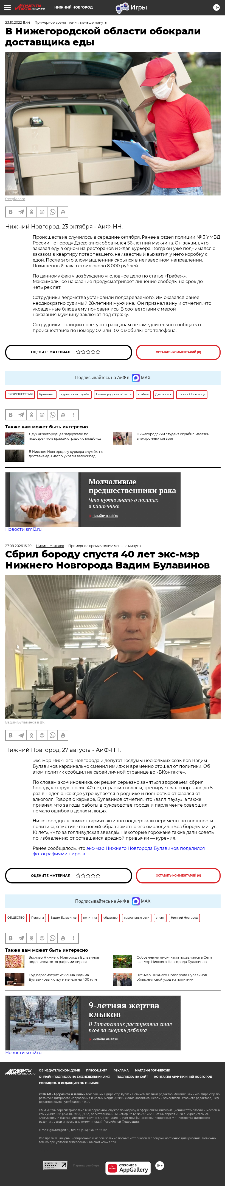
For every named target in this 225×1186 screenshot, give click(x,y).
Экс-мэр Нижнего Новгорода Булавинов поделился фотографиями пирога (64, 959)
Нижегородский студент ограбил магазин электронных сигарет (173, 436)
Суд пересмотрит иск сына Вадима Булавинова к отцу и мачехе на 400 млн (63, 977)
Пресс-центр (96, 1070)
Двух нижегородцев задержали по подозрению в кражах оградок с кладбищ (65, 436)
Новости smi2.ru (23, 529)
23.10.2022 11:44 (17, 22)
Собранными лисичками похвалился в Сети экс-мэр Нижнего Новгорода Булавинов (174, 959)
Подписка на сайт (132, 1077)
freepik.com (15, 199)
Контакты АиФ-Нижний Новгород (183, 1077)
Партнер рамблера (86, 1165)
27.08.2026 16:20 (18, 546)
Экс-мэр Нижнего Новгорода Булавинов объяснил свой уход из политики (172, 977)
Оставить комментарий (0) (178, 352)
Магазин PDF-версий (152, 1070)
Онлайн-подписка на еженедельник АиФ (74, 1077)
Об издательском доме (59, 1070)
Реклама (121, 1070)
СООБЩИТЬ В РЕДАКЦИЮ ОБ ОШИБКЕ (69, 1083)
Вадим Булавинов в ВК (24, 722)
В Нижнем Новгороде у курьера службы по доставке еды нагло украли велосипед (66, 454)
